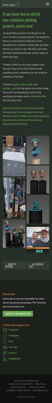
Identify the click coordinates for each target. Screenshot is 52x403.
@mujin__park (10, 88)
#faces (15, 116)
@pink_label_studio (23, 84)
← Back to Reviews (10, 265)
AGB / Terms (40, 383)
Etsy (11, 341)
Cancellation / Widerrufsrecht (18, 390)
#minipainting (41, 116)
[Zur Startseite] (11, 4)
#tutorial (23, 120)
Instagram (14, 335)
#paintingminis (10, 120)
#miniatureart (10, 112)
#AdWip (23, 116)
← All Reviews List (36, 265)
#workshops (21, 124)
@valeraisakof (35, 96)
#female (7, 116)
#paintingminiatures (13, 108)
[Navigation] (47, 4)
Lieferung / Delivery (18, 387)
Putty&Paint (15, 358)
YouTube (13, 347)
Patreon (13, 352)
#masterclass (35, 120)
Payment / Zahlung (37, 387)
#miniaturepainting (34, 108)
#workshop (8, 124)
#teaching (38, 112)
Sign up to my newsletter (17, 314)
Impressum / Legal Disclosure (26, 380)
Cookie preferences (41, 390)
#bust (31, 116)
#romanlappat (24, 112)
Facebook (13, 329)
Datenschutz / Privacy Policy (21, 383)
